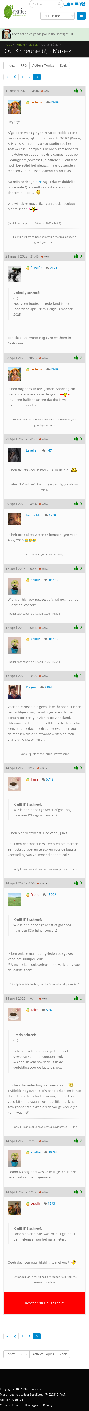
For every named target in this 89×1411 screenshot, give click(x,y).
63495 (55, 102)
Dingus (31, 687)
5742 (49, 779)
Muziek (33, 44)
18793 (53, 580)
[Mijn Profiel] (69, 3)
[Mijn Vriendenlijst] (83, 3)
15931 (52, 1203)
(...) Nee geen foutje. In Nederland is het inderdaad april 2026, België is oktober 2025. (43, 303)
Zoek (63, 65)
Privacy (47, 1405)
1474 (50, 450)
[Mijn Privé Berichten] (66, 3)
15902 (51, 894)
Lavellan (32, 450)
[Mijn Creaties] (76, 3)
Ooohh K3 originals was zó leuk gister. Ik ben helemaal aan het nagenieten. (44, 1233)
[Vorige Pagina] (15, 77)
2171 (53, 267)
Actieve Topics (43, 65)
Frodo (34, 894)
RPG (24, 65)
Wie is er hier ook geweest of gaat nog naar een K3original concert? (42, 809)
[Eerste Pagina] (7, 77)
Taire (34, 779)
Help (17, 1405)
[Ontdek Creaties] (79, 3)
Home (8, 44)
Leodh (35, 1203)
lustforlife (33, 515)
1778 (52, 515)
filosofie (36, 267)
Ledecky (36, 102)
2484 (48, 687)
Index (10, 65)
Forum (20, 44)
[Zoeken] (59, 3)
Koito (15, 34)
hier (38, 182)
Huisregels (32, 1405)
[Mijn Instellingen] (72, 3)
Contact (5, 1405)
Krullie (35, 580)
